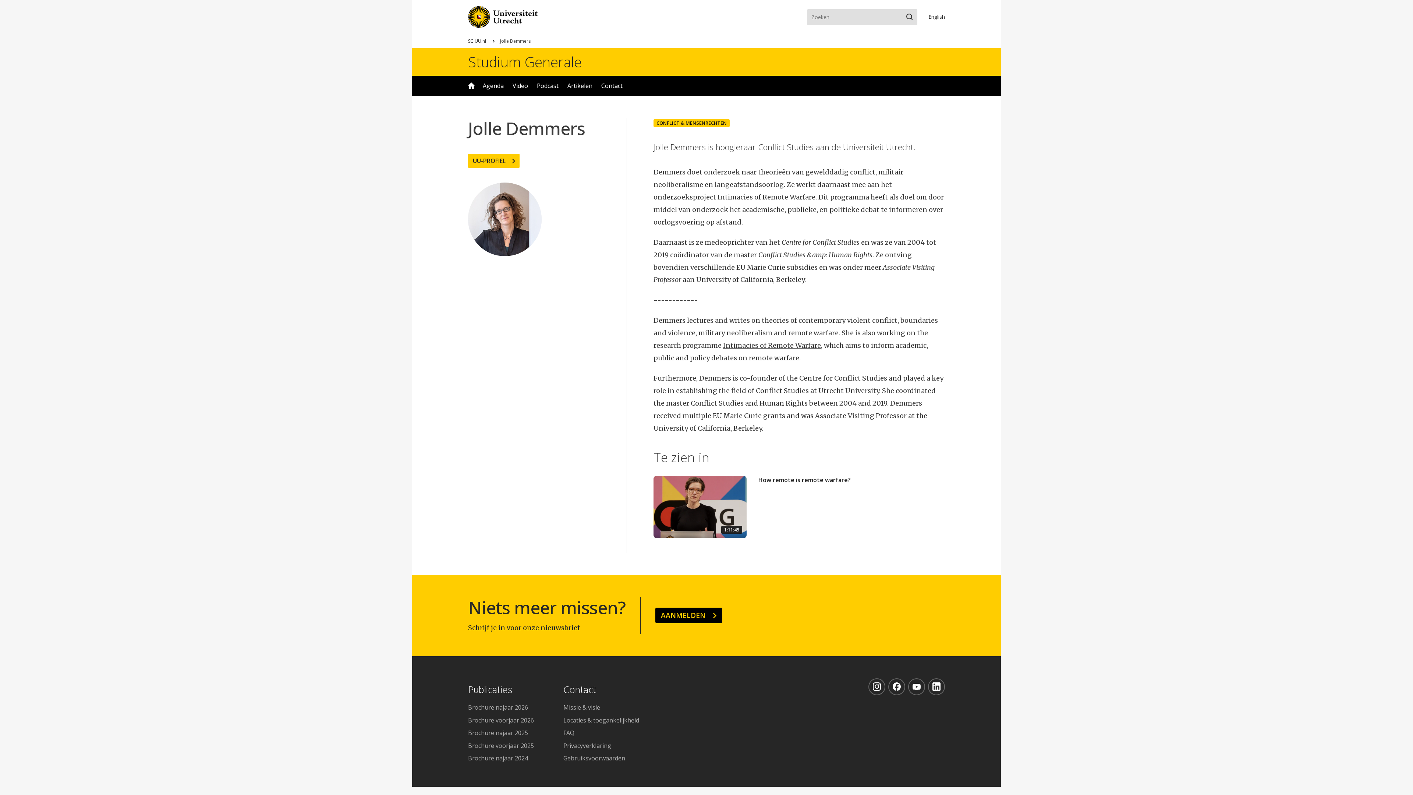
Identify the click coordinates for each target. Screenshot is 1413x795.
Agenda (493, 86)
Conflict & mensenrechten (691, 123)
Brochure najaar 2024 (498, 758)
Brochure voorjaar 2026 (501, 720)
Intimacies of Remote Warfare (766, 197)
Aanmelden (683, 615)
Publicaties (490, 690)
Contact (612, 86)
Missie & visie (581, 707)
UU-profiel (489, 161)
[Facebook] (896, 686)
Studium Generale (525, 62)
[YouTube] (916, 686)
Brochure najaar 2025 (498, 733)
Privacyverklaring (587, 746)
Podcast (548, 86)
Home (471, 86)
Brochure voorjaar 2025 (501, 746)
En (936, 16)
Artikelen (579, 86)
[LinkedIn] (936, 686)
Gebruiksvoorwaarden (594, 758)
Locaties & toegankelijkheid (601, 720)
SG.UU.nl (477, 41)
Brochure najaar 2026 (498, 707)
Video (520, 86)
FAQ (568, 733)
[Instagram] (876, 686)
